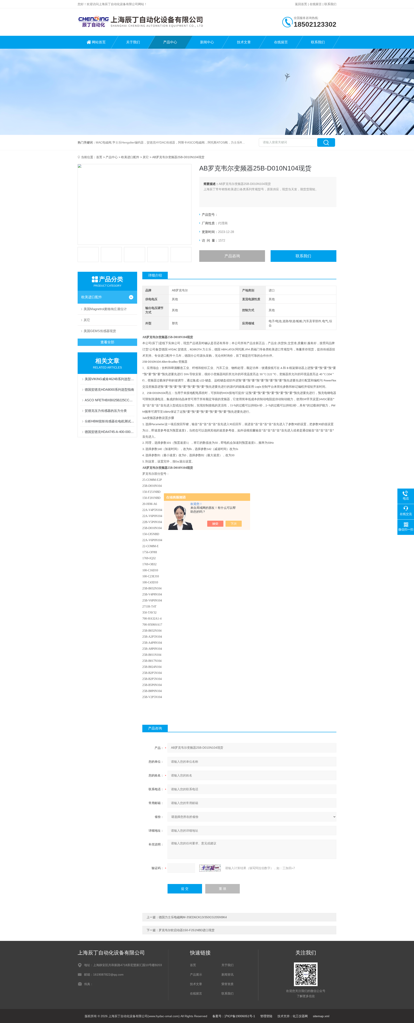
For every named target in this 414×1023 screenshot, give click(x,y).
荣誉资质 (227, 984)
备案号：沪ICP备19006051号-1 (233, 1016)
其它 (146, 157)
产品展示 (196, 974)
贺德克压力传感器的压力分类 (106, 410)
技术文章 (244, 42)
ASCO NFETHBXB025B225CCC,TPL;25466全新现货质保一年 (109, 400)
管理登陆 (266, 1016)
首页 (99, 157)
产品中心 (170, 42)
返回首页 (301, 4)
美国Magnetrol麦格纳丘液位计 (105, 309)
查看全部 (107, 342)
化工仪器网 (300, 1016)
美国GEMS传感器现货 (100, 331)
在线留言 (316, 4)
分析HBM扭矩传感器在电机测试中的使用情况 (109, 421)
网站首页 (99, 42)
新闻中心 (207, 42)
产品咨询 (232, 256)
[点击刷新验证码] (210, 868)
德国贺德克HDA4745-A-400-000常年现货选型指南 (109, 432)
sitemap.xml (321, 1016)
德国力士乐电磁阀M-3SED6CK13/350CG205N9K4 (193, 917)
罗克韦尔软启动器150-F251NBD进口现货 (187, 930)
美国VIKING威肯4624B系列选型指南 (109, 379)
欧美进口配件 (130, 157)
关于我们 (133, 42)
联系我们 (330, 4)
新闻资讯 (227, 974)
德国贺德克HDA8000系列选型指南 (109, 389)
